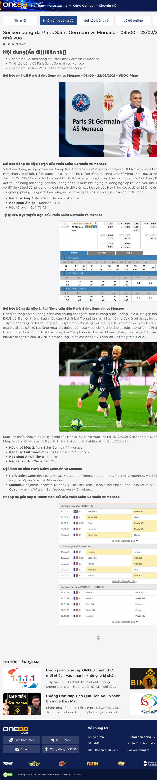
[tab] (20, 20)
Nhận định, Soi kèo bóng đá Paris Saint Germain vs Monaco (54, 59)
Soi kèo (9, 164)
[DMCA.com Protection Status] (8, 774)
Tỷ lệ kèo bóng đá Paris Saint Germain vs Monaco (46, 63)
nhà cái (22, 75)
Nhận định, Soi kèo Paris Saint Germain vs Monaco (47, 68)
